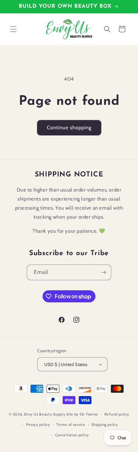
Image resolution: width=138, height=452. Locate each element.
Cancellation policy (72, 435)
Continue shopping (69, 128)
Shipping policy (104, 424)
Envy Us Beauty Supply (45, 414)
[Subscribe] (103, 272)
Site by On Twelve (82, 414)
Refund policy (117, 414)
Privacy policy (38, 424)
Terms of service (70, 424)
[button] (13, 29)
